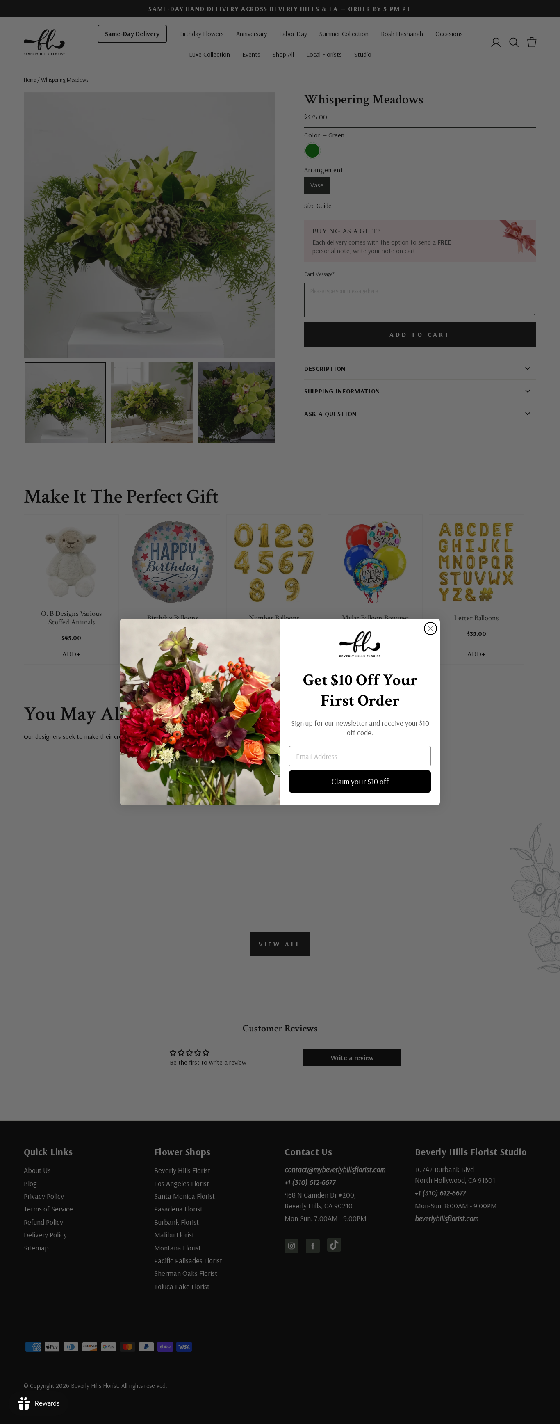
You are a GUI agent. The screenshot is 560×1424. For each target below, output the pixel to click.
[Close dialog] (430, 628)
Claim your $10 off (360, 781)
